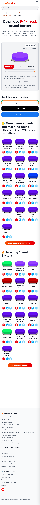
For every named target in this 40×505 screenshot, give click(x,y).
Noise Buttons (5, 430)
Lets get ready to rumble (20, 337)
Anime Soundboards (7, 438)
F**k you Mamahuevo (20, 147)
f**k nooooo (33, 181)
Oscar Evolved (7, 270)
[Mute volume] (6, 71)
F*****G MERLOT (33, 164)
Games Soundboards (8, 456)
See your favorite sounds (29, 48)
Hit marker (20, 303)
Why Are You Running (20, 320)
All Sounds (4, 453)
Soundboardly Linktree (8, 482)
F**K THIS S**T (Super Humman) (20, 198)
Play (20, 66)
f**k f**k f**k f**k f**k (7, 147)
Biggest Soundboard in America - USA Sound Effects (17, 432)
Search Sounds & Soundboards (11, 451)
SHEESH (32, 320)
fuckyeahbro (7, 198)
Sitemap (4, 485)
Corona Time (33, 303)
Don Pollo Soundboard (8, 440)
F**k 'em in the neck (33, 147)
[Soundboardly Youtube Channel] (2, 489)
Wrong (7, 303)
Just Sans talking (7, 354)
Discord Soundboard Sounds (10, 425)
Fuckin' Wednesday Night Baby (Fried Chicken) (20, 181)
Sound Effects (5, 459)
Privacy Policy (5, 477)
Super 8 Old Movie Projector (7, 320)
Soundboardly (8, 3)
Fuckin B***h (7, 232)
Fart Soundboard (6, 422)
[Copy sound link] (7, 152)
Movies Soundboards (8, 461)
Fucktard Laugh (20, 215)
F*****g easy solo (7, 164)
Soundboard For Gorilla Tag (10, 443)
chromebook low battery (20, 269)
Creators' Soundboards (8, 466)
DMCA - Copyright (7, 475)
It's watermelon (33, 337)
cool (33, 270)
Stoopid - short (7, 286)
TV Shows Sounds (6, 464)
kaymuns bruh (7, 337)
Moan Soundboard (7, 427)
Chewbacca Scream (20, 286)
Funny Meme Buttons (8, 417)
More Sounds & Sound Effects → (20, 243)
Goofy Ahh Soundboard (8, 435)
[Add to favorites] (3, 152)
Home (3, 13)
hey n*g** (33, 286)
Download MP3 (9, 66)
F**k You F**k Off (7, 181)
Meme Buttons (6, 419)
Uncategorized (6, 15)
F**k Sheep (33, 198)
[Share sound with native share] (10, 152)
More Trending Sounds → (20, 365)
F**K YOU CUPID (33, 215)
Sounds (10, 13)
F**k (7, 215)
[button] (20, 56)
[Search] (36, 8)
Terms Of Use (5, 480)
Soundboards (20, 13)
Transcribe (31, 66)
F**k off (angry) (20, 164)
